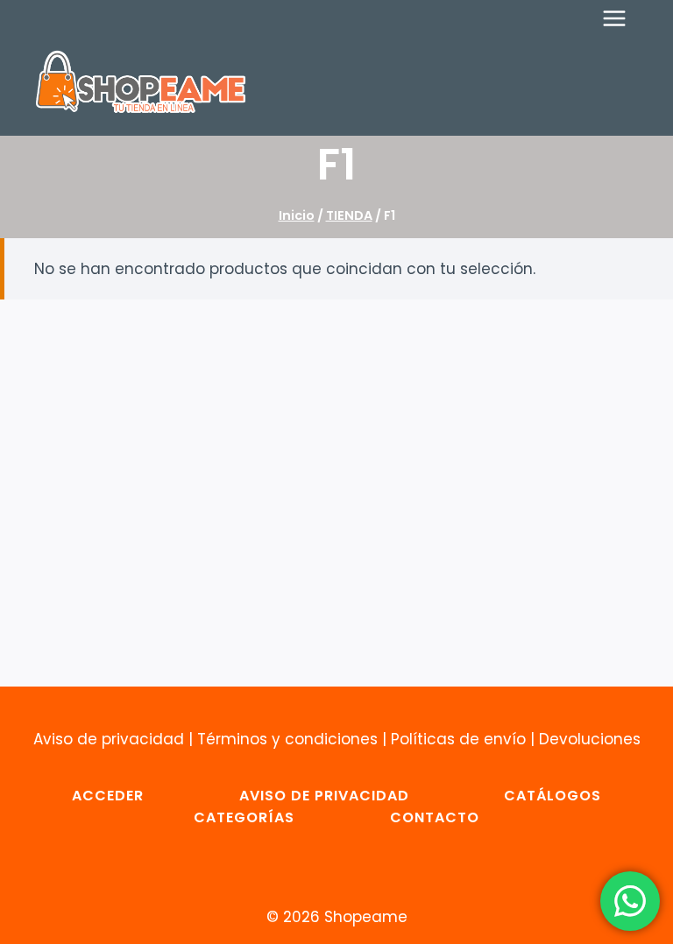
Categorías (244, 817)
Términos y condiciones (287, 739)
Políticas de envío (458, 739)
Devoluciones (590, 739)
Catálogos (552, 795)
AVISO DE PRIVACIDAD (324, 795)
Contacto (434, 817)
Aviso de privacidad (108, 739)
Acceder (108, 795)
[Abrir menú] (623, 18)
